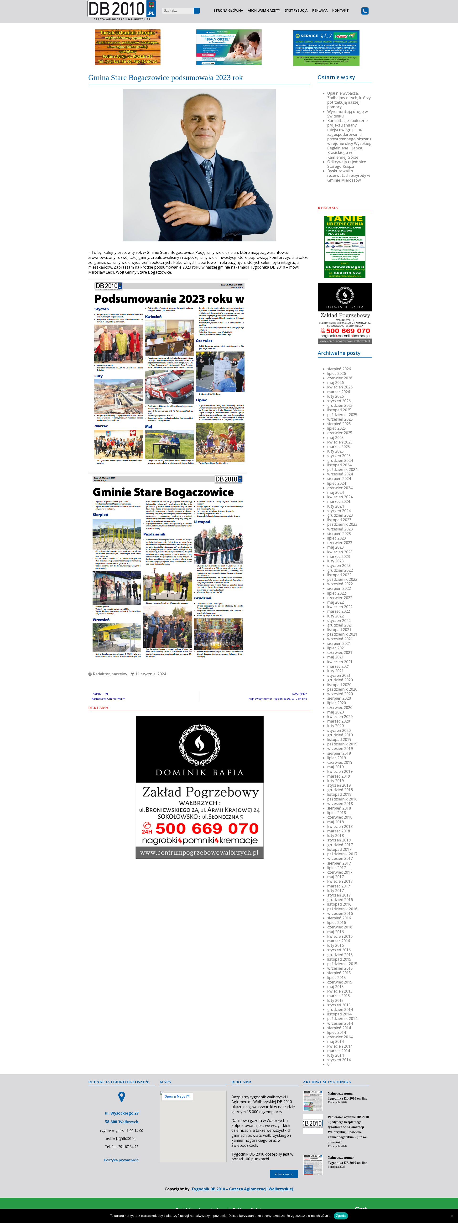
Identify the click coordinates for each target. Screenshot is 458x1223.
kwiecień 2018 (340, 826)
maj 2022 (335, 602)
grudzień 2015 (340, 954)
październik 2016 (342, 909)
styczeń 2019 (339, 785)
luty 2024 (335, 506)
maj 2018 (335, 822)
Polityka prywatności (121, 1160)
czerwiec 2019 (339, 762)
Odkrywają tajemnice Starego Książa (346, 164)
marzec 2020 (338, 721)
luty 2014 (335, 1055)
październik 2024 (342, 469)
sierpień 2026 (339, 369)
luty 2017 (335, 890)
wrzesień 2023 (340, 529)
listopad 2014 (339, 1014)
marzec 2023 (338, 556)
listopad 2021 (339, 629)
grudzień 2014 (340, 1009)
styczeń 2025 (339, 455)
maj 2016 (335, 931)
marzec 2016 (338, 940)
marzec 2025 (338, 446)
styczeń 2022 (339, 620)
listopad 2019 (339, 739)
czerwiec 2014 (339, 1037)
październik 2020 (342, 689)
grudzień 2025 (340, 405)
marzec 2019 (338, 776)
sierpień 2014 (339, 1027)
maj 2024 (335, 492)
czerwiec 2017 (339, 872)
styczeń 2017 (339, 895)
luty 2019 (335, 780)
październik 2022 (342, 579)
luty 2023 (335, 561)
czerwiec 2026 (339, 378)
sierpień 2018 (339, 808)
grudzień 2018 (340, 789)
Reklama (320, 11)
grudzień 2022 (340, 570)
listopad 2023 (339, 519)
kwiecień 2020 (340, 716)
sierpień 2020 (339, 698)
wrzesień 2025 (340, 419)
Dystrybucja (296, 11)
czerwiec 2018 (339, 817)
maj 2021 (335, 657)
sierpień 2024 (339, 478)
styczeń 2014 (339, 1059)
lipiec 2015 (336, 977)
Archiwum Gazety (264, 11)
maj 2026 (335, 382)
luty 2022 (335, 616)
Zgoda (341, 1216)
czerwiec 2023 (339, 542)
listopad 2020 (339, 684)
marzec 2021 (338, 666)
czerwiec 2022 (339, 597)
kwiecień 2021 (340, 661)
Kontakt (340, 11)
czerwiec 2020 (339, 707)
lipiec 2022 (336, 593)
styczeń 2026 (339, 400)
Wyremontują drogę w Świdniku (347, 114)
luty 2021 (335, 670)
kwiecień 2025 (340, 442)
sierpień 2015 (339, 972)
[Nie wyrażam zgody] (452, 1215)
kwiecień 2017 (340, 881)
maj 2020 (335, 712)
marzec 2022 (338, 611)
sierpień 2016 (339, 918)
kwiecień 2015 (340, 991)
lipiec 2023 (336, 538)
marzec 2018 (338, 831)
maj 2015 (335, 986)
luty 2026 (335, 396)
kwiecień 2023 (340, 552)
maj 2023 (335, 547)
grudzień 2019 (340, 735)
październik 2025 (342, 414)
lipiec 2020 (336, 702)
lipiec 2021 (336, 648)
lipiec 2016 (336, 922)
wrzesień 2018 (340, 803)
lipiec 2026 (336, 373)
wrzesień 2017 (340, 858)
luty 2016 (335, 945)
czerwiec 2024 (339, 487)
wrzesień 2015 (340, 968)
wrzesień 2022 (340, 583)
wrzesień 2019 (340, 748)
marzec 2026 (338, 391)
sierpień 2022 (339, 588)
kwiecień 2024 (340, 496)
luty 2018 (335, 835)
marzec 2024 (338, 501)
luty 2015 (335, 1000)
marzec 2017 (338, 886)
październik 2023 (342, 524)
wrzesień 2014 (340, 1023)
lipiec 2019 (336, 757)
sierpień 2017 (339, 863)
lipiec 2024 (336, 483)
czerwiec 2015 (339, 982)
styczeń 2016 (339, 950)
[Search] (197, 11)
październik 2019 (342, 744)
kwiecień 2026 (340, 387)
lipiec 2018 (336, 812)
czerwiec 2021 (339, 652)
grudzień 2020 (340, 680)
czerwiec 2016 (339, 927)
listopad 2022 (339, 574)
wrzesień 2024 (340, 474)
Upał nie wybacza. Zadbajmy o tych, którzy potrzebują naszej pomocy (349, 100)
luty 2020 (335, 725)
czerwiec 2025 (339, 432)
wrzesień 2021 (340, 639)
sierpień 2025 (339, 423)
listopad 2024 (339, 465)
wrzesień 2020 (340, 693)
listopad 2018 (339, 794)
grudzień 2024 (340, 460)
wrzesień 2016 (340, 913)
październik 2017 (342, 853)
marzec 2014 (338, 1050)
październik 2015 (342, 963)
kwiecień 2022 (340, 606)
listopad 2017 (339, 849)
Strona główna (228, 11)
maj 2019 (335, 766)
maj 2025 (335, 437)
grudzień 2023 (340, 515)
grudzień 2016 (340, 899)
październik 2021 (342, 634)
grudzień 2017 (340, 844)
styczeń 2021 (339, 675)
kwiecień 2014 (340, 1046)
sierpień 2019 (339, 753)
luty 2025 (335, 451)
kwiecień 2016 (340, 936)
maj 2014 (335, 1041)
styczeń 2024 (339, 510)
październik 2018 (342, 799)
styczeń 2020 (339, 730)
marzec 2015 (338, 995)
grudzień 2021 (340, 625)
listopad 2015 (339, 959)
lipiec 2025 (336, 428)
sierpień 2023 (339, 533)
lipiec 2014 (336, 1032)
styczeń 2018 (339, 840)
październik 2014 (342, 1018)
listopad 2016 (339, 904)
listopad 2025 (339, 410)
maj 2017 (335, 876)
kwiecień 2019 (340, 771)
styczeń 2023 (339, 565)
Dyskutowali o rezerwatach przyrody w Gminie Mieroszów (348, 175)
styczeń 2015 (339, 1005)
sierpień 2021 (339, 643)
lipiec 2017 (336, 867)
